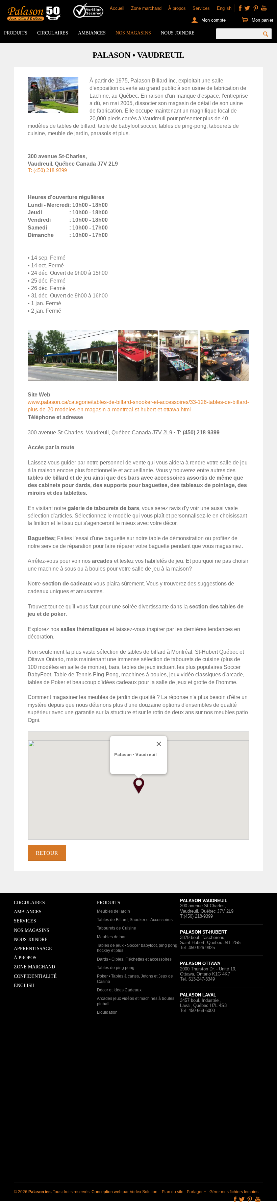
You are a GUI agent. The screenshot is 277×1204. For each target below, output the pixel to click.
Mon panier (262, 20)
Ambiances (92, 32)
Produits (15, 32)
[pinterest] (255, 8)
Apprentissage (33, 948)
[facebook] (240, 8)
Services (201, 8)
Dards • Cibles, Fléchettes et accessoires (134, 959)
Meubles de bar (111, 937)
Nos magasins (133, 32)
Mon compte (213, 20)
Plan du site (172, 1191)
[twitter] (247, 8)
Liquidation (107, 1012)
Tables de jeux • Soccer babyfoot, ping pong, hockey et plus (137, 948)
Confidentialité (35, 976)
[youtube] (264, 8)
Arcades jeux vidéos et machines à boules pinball (135, 1001)
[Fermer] (159, 744)
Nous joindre (178, 32)
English (224, 8)
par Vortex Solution (140, 1191)
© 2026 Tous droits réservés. (53, 1191)
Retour (47, 853)
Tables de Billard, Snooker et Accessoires (135, 919)
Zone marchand (146, 8)
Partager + (196, 1191)
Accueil (117, 8)
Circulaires (52, 32)
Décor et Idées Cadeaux (119, 990)
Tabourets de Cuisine (116, 928)
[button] (138, 786)
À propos (177, 8)
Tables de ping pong (115, 967)
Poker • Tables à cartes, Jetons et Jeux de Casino (135, 979)
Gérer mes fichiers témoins (233, 1191)
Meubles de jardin (113, 911)
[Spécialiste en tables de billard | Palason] (33, 14)
